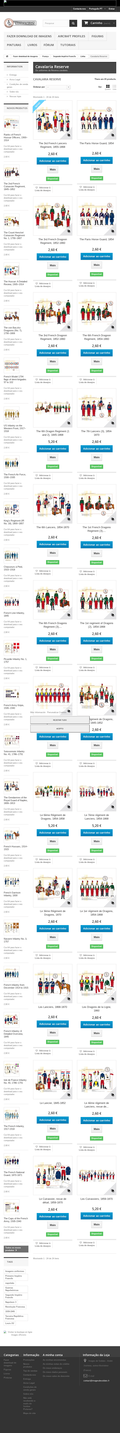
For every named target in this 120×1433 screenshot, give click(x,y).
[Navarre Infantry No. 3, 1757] (11, 927)
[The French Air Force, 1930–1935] (11, 463)
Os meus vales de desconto (56, 1376)
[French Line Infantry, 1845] (11, 602)
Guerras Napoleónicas (11, 1289)
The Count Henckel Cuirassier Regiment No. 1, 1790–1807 (14, 235)
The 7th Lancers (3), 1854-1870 (96, 433)
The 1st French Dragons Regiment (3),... (96, 529)
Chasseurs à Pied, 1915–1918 (13, 568)
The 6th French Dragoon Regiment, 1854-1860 (96, 337)
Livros (32, 45)
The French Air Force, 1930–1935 (15, 476)
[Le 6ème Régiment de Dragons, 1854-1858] (53, 792)
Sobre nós (14, 92)
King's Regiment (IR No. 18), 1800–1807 (14, 522)
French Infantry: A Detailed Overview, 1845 (13, 1034)
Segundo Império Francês (13, 1296)
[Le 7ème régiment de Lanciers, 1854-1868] (97, 792)
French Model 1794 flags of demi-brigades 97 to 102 (15, 379)
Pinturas (14, 45)
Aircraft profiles (71, 36)
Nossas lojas (15, 96)
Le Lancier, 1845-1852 (53, 1103)
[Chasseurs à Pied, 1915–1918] (11, 555)
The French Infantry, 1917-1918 (14, 1127)
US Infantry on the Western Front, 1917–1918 (15, 428)
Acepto (59, 729)
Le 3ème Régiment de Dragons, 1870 (52, 913)
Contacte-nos (79, 9)
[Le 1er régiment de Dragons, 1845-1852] (97, 696)
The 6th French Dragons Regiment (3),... (53, 625)
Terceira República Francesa (14, 1317)
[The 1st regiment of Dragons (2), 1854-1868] (97, 600)
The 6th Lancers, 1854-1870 (52, 527)
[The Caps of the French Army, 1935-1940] (11, 1207)
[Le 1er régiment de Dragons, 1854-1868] (97, 888)
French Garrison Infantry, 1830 (12, 894)
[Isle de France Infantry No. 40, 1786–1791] (11, 1069)
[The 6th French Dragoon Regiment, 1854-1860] (97, 312)
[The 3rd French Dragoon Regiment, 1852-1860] (53, 216)
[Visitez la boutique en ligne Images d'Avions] (19, 1333)
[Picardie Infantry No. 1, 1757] (11, 648)
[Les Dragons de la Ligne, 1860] (97, 984)
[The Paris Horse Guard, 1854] (97, 120)
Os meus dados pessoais (55, 1372)
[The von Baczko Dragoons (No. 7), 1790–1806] (11, 316)
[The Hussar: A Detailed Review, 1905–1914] (11, 270)
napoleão (9, 1283)
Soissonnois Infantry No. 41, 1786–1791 (14, 752)
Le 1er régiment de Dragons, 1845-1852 (96, 721)
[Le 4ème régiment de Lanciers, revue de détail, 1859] (97, 1080)
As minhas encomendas (54, 1360)
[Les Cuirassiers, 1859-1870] (97, 1176)
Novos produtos (17, 108)
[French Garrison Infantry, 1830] (11, 881)
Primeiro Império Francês (13, 1277)
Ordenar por (39, 87)
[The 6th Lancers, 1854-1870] (53, 504)
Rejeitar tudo (60, 720)
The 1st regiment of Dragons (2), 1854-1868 (96, 625)
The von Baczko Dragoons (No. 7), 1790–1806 (13, 330)
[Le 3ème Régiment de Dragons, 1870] (53, 888)
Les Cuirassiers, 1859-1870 (96, 1198)
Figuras (97, 36)
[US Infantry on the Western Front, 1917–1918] (11, 414)
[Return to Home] (7, 56)
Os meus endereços (52, 1368)
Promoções (28, 1360)
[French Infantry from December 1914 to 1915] (11, 974)
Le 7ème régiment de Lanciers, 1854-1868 (96, 817)
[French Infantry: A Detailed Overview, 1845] (11, 1020)
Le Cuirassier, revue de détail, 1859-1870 (52, 1200)
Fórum (49, 45)
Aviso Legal (14, 79)
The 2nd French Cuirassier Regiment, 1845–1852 (14, 186)
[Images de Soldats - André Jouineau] (21, 23)
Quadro (108, 89)
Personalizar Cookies (56, 712)
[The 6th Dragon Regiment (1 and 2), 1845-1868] (53, 408)
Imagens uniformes (14, 1271)
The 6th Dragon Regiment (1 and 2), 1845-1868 (52, 433)
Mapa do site (29, 1413)
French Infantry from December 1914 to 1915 (16, 986)
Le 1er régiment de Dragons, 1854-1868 (96, 913)
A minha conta (53, 1355)
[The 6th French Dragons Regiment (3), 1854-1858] (53, 600)
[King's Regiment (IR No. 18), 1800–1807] (11, 509)
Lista (114, 89)
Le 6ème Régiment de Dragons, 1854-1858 (52, 817)
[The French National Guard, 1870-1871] (11, 1161)
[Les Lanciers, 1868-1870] (53, 984)
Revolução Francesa (15, 1307)
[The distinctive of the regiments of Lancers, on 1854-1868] (53, 696)
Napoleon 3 (10, 1302)
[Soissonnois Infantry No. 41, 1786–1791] (11, 740)
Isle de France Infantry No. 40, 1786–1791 (15, 1081)
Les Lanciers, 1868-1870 (52, 1007)
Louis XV (9, 1323)
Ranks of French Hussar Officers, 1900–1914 (16, 137)
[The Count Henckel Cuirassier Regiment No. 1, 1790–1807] (11, 221)
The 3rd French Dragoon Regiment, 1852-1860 (52, 241)
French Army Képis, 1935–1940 (14, 706)
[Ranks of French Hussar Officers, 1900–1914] (11, 123)
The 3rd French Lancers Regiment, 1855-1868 (53, 145)
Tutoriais (67, 45)
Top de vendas (30, 1371)
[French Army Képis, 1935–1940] (11, 694)
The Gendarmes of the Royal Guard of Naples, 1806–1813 (16, 800)
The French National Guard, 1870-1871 (14, 1173)
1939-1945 (10, 1311)
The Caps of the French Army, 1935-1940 (16, 1220)
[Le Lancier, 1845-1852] (53, 1080)
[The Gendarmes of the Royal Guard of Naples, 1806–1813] (11, 786)
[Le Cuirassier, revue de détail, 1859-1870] (53, 1176)
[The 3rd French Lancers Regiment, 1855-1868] (53, 120)
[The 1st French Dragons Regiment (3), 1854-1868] (97, 504)
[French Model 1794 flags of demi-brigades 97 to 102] (11, 365)
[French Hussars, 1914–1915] (11, 835)
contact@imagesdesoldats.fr (96, 1381)
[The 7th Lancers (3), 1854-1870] (97, 408)
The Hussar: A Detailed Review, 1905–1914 (15, 283)
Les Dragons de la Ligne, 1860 (96, 1009)
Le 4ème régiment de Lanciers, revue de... (96, 1105)
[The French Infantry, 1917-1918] (11, 1115)
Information (14, 66)
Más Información (38, 712)
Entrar (112, 9)
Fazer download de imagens (29, 36)
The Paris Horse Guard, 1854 (97, 143)
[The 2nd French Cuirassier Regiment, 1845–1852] (11, 172)
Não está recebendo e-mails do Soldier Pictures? (29, 1403)
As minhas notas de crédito (56, 1364)
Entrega (13, 75)
